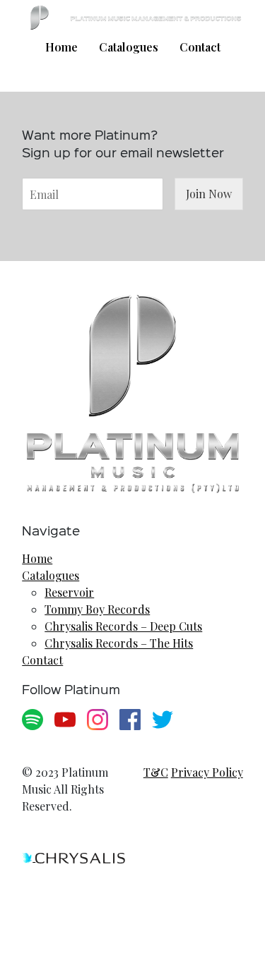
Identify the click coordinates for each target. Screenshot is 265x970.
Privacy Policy (207, 772)
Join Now (209, 193)
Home (61, 47)
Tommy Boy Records (97, 609)
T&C (155, 772)
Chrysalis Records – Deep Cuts (123, 626)
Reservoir (69, 592)
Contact (199, 47)
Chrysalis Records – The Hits (119, 643)
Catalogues (128, 47)
